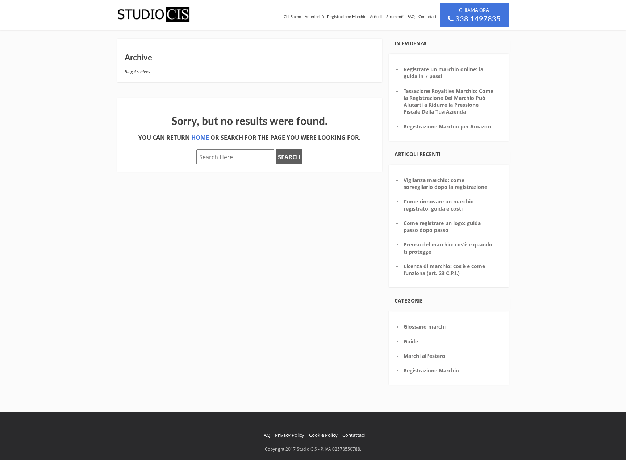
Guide (411, 341)
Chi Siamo (292, 17)
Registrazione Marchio (346, 17)
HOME (200, 138)
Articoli (376, 17)
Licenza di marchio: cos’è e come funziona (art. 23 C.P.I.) (444, 270)
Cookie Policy (323, 435)
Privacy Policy (289, 435)
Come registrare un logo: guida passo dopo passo (442, 226)
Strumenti (395, 17)
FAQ (411, 17)
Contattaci (427, 17)
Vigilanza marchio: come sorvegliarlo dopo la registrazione (445, 183)
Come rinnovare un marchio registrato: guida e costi (439, 205)
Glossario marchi (425, 326)
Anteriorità (314, 17)
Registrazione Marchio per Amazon (447, 126)
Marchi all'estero (424, 356)
